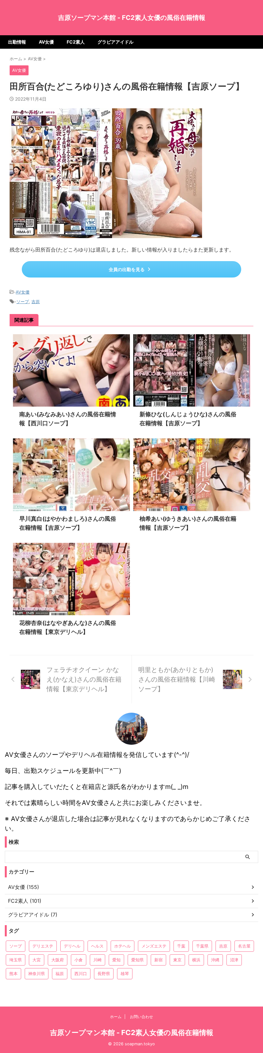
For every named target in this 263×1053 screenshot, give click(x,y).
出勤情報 (17, 42)
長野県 (104, 973)
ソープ (22, 301)
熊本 (13, 973)
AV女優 (46, 42)
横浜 (196, 959)
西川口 (80, 973)
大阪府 (57, 959)
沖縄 (215, 959)
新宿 (158, 959)
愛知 (116, 959)
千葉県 (202, 946)
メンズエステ (153, 946)
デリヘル (72, 946)
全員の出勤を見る (127, 269)
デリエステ (42, 946)
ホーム (116, 1016)
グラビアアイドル (115, 42)
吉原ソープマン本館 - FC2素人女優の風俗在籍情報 (131, 17)
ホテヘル (122, 946)
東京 (177, 959)
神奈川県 (36, 973)
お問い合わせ (141, 1016)
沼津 (234, 959)
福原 (59, 973)
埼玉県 (15, 959)
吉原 (35, 301)
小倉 (78, 959)
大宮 (36, 959)
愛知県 (137, 959)
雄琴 (125, 973)
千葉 (181, 946)
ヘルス (97, 946)
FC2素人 (76, 42)
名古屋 (244, 946)
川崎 (97, 959)
